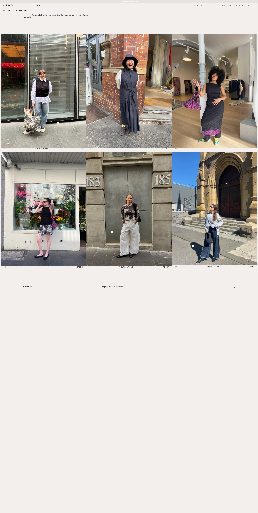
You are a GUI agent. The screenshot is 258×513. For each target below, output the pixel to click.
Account (226, 5)
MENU (38, 5)
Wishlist (239, 5)
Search (198, 5)
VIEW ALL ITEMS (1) (42, 149)
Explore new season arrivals (129, 1)
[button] (249, 5)
